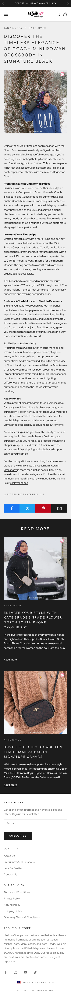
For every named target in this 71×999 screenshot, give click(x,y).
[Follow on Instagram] (15, 972)
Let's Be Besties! (13, 868)
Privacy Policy (12, 898)
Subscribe (18, 835)
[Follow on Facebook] (6, 972)
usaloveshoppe (19, 483)
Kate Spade (38, 28)
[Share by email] (59, 508)
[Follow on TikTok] (35, 972)
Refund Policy (12, 904)
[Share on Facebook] (12, 508)
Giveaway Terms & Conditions (22, 917)
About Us (9, 855)
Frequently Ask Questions (19, 862)
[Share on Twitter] (27, 508)
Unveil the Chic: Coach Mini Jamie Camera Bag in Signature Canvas (34, 752)
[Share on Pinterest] (43, 508)
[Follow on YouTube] (25, 972)
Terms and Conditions (17, 892)
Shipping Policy (13, 911)
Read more (10, 659)
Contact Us (10, 874)
